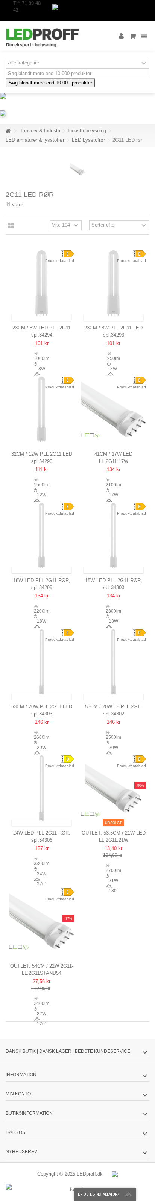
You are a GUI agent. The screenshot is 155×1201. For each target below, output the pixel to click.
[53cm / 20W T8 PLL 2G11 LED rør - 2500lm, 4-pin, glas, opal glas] (113, 661)
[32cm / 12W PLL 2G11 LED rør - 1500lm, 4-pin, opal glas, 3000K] (41, 409)
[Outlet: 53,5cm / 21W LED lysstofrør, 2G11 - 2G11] (113, 788)
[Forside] (8, 131)
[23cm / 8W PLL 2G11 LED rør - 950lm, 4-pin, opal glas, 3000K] (113, 283)
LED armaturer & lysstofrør (35, 140)
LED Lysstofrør (88, 140)
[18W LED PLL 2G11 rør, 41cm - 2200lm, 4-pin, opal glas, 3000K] (41, 535)
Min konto (18, 1094)
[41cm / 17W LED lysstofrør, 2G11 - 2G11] (113, 409)
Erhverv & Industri (40, 130)
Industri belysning (87, 130)
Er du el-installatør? (98, 1194)
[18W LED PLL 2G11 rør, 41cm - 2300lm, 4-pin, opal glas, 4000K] (113, 535)
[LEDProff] (53, 37)
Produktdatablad (59, 261)
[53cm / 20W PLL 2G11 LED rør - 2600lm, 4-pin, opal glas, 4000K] (41, 661)
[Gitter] (11, 226)
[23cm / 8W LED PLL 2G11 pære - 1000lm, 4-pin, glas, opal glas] (41, 283)
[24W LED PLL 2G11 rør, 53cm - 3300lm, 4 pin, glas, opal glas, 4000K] (41, 788)
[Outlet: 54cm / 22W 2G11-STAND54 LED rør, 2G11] (41, 921)
